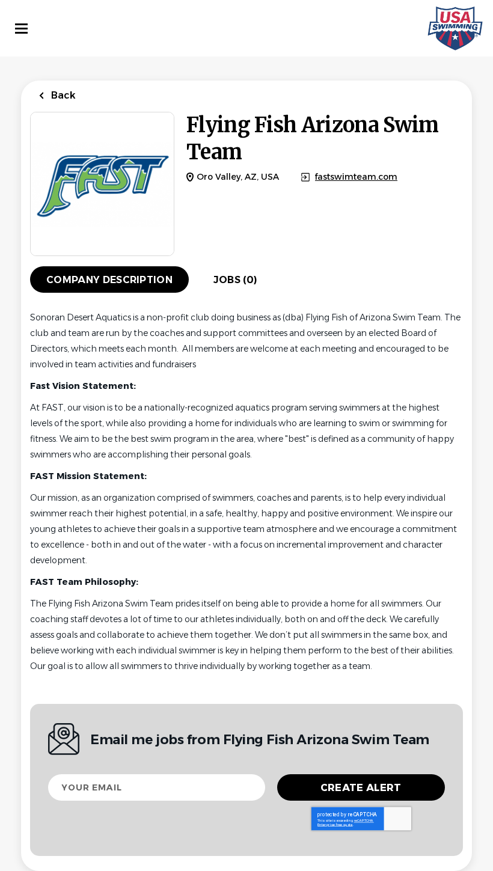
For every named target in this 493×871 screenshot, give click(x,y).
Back (62, 95)
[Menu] (21, 28)
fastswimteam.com (356, 177)
